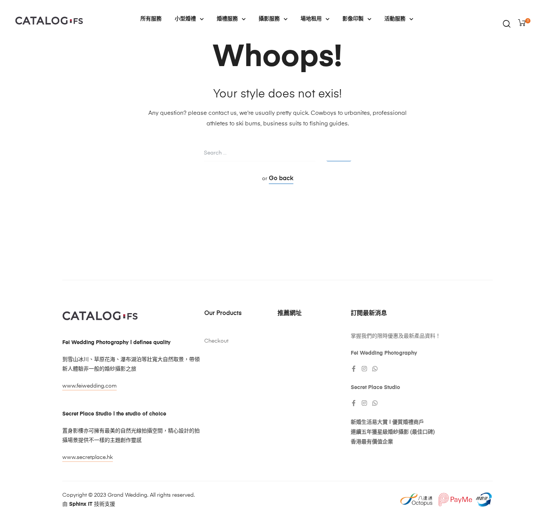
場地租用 (311, 19)
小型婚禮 (185, 19)
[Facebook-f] (354, 369)
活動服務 (394, 19)
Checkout (216, 341)
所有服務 (151, 19)
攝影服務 (269, 19)
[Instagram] (364, 369)
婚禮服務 (227, 19)
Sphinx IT (80, 504)
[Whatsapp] (375, 369)
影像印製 (353, 19)
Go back (281, 179)
